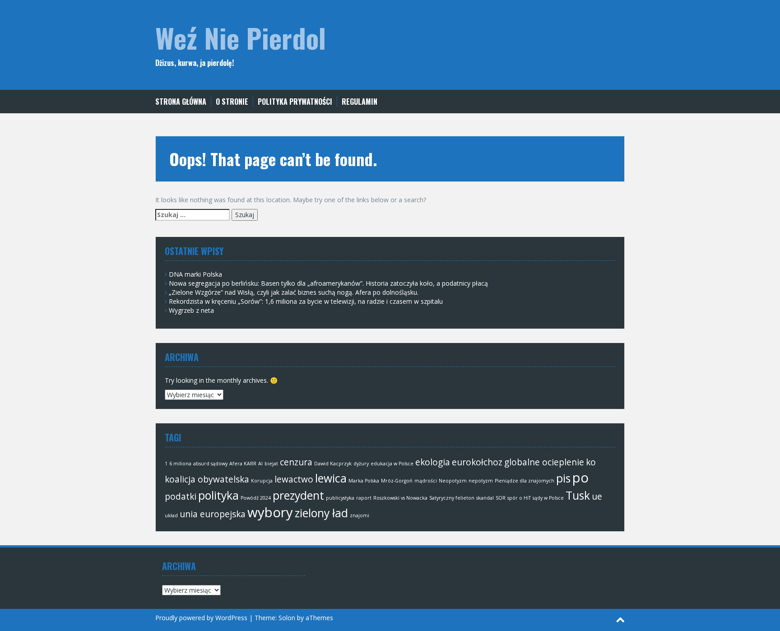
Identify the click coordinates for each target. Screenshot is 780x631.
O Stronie (232, 102)
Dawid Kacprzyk (333, 463)
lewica (331, 478)
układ (171, 515)
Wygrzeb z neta (191, 310)
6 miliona (180, 463)
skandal (485, 498)
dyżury (361, 463)
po (580, 478)
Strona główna (180, 102)
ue (597, 496)
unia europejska (213, 514)
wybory (270, 512)
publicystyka (340, 498)
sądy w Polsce (548, 498)
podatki (180, 496)
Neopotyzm (453, 481)
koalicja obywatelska (207, 479)
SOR (501, 498)
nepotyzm (481, 481)
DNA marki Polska (195, 274)
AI (260, 463)
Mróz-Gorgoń (397, 481)
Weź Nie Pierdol (240, 37)
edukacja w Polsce (392, 463)
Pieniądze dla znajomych (524, 481)
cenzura (296, 462)
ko (591, 462)
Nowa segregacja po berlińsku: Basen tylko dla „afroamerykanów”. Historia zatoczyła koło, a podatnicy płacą (328, 283)
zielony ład (321, 513)
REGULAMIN (359, 102)
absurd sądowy (210, 463)
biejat (271, 463)
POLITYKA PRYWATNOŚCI (295, 102)
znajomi (359, 515)
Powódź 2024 (256, 498)
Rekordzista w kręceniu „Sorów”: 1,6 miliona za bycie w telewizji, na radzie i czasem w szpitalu (306, 301)
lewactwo (293, 479)
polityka (218, 495)
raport (363, 498)
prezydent (298, 495)
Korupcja (262, 481)
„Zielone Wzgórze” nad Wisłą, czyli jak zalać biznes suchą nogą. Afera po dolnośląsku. (293, 292)
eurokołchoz (477, 462)
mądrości (425, 481)
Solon (287, 617)
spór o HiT (519, 498)
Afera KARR (242, 463)
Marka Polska (363, 481)
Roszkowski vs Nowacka (400, 498)
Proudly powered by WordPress (201, 617)
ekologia (432, 462)
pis (563, 478)
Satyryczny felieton (451, 498)
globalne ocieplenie (544, 462)
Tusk (578, 495)
